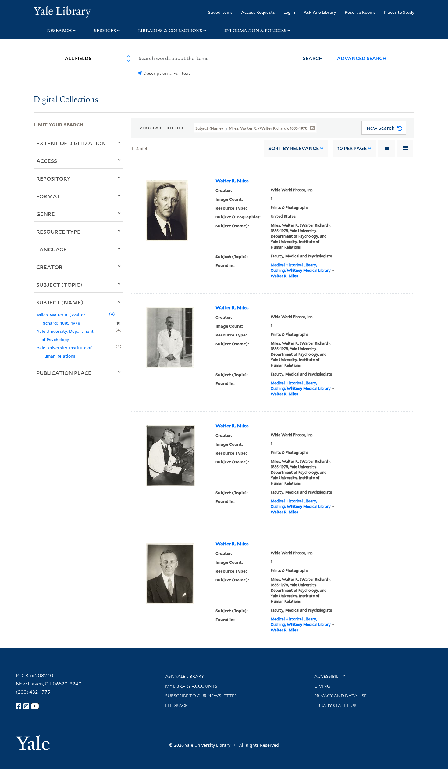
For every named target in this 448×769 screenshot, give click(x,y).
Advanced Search (361, 58)
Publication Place (63, 372)
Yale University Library (62, 11)
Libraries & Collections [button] (170, 30)
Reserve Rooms (360, 12)
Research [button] (59, 30)
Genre (45, 213)
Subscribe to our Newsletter (201, 695)
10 (352, 148)
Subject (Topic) (59, 284)
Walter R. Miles (232, 181)
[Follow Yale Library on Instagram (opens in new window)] (26, 706)
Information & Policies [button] (255, 30)
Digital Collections (66, 100)
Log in (289, 12)
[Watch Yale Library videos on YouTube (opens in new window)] (35, 706)
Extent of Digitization (71, 143)
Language (51, 249)
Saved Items (220, 12)
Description (155, 73)
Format (48, 196)
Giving (322, 686)
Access (46, 160)
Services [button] (105, 30)
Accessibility (329, 676)
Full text (181, 73)
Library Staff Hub (335, 705)
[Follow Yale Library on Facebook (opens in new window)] (18, 706)
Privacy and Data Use (340, 695)
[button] (312, 58)
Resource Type (58, 231)
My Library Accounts (191, 686)
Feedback (176, 705)
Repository (53, 178)
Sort (293, 148)
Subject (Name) (60, 302)
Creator (49, 267)
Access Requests (258, 12)
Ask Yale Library (320, 12)
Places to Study (399, 12)
